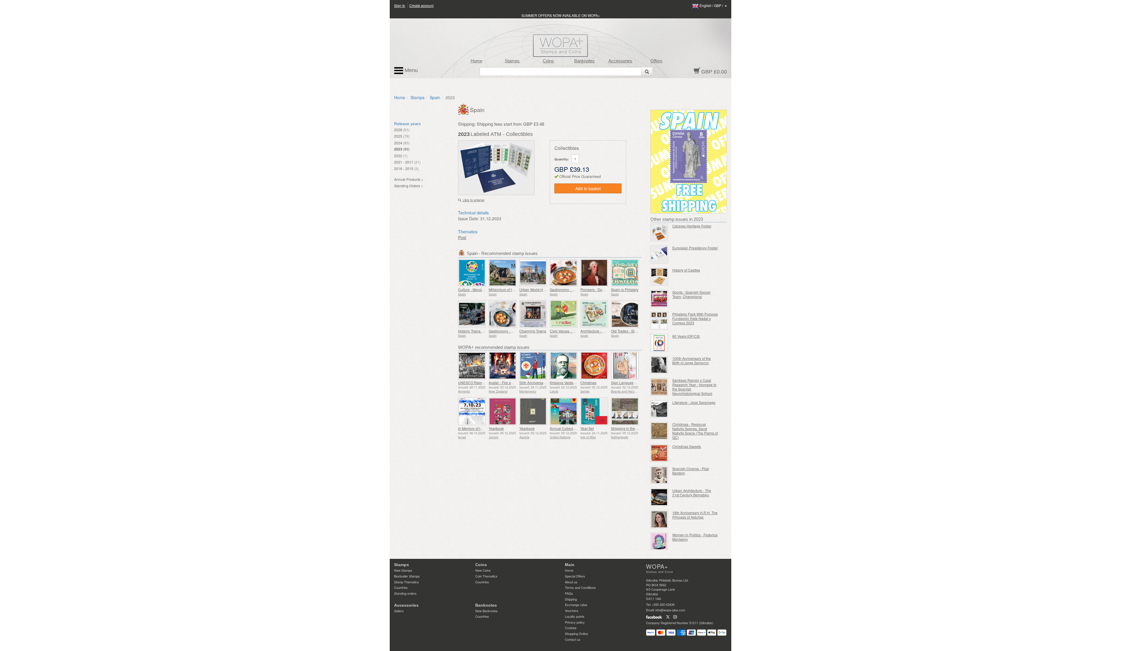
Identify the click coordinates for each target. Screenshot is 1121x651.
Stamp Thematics (406, 582)
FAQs (569, 593)
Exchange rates (576, 604)
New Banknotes (486, 610)
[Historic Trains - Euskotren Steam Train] (472, 314)
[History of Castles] (659, 277)
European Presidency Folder (695, 247)
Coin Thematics (486, 576)
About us (571, 582)
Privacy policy (575, 622)
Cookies (571, 627)
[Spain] (464, 108)
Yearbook (496, 428)
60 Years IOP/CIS (686, 336)
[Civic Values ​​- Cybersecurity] (563, 314)
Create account (421, 5)
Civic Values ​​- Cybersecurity (572, 330)
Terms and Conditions (580, 587)
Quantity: (561, 159)
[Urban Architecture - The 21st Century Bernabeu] (659, 497)
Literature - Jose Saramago (694, 402)
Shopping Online (576, 633)
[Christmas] (594, 365)
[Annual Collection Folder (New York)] (563, 411)
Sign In (399, 5)
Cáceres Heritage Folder (691, 225)
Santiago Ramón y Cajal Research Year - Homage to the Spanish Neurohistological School (694, 387)
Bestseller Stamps (407, 576)
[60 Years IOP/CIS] (659, 343)
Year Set (587, 428)
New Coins (483, 570)
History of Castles (686, 269)
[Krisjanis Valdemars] (563, 365)
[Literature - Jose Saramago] (659, 409)
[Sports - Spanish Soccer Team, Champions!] (659, 299)
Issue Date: (468, 218)
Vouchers (571, 610)
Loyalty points (574, 616)
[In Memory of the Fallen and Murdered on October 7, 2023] (472, 411)
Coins (548, 61)
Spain (435, 97)
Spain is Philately (624, 289)
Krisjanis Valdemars (565, 382)
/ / (711, 5)
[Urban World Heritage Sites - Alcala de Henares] (533, 273)
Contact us (572, 639)
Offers (656, 61)
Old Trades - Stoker (626, 330)
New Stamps (403, 570)
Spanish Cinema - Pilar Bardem (690, 470)
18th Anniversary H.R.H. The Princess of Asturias (695, 514)
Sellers (399, 610)
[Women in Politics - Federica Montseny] (659, 541)
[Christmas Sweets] (659, 453)
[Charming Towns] (533, 314)
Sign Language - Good (629, 382)
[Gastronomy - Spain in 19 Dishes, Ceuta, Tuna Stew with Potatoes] (502, 314)
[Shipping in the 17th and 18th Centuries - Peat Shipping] (625, 411)
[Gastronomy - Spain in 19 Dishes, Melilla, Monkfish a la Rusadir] (563, 273)
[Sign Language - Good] (625, 365)
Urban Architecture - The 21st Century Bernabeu (691, 492)
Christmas (588, 382)
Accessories (620, 61)
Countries (401, 587)
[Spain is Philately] (625, 273)
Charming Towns (532, 330)
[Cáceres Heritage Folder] (659, 233)
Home (476, 61)
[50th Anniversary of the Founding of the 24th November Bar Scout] (533, 365)
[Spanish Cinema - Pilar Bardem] (659, 475)
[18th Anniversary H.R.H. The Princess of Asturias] (659, 519)
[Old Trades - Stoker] (625, 314)
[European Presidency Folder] (659, 254)
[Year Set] (594, 411)
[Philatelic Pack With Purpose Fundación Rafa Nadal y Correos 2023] (659, 321)
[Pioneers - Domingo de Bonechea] (594, 273)
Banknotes (584, 61)
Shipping (571, 599)
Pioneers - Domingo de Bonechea (607, 289)
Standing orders (405, 593)
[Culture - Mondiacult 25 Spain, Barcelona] (472, 273)
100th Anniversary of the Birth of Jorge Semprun (691, 360)
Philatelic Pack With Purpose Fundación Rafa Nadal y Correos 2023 (695, 318)
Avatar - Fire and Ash (505, 382)
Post (462, 237)
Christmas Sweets (686, 446)
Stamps (512, 61)
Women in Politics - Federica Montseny (695, 537)
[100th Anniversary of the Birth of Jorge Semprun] (659, 365)
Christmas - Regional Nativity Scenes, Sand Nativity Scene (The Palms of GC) (695, 431)
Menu (410, 70)
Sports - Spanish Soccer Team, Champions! (691, 294)
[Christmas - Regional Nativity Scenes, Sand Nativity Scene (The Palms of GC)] (659, 431)
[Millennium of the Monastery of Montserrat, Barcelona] (502, 273)
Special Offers (575, 576)
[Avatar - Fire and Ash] (502, 365)
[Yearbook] (502, 411)
